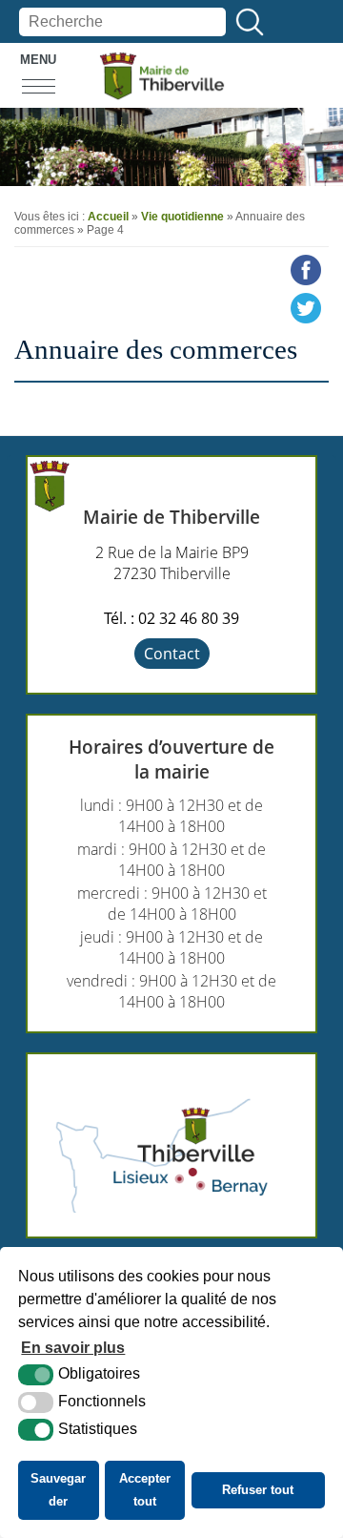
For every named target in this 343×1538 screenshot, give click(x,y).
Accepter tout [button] (145, 1489)
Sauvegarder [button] (58, 1489)
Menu (38, 59)
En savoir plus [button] (73, 1348)
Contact (172, 653)
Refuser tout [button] (257, 1490)
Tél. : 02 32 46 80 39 (171, 618)
